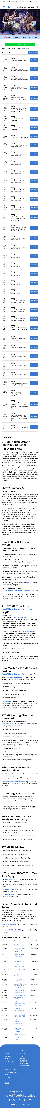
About (22, 1053)
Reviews (8, 1080)
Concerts (9, 1056)
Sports (7, 1053)
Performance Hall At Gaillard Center (19, 1016)
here (27, 583)
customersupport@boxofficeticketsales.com (21, 590)
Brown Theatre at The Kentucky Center (19, 949)
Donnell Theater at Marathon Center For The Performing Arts (19, 963)
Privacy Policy (10, 1069)
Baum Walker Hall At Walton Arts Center (19, 997)
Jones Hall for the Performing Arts (19, 991)
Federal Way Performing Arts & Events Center (19, 1003)
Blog (7, 1083)
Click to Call (21, 44)
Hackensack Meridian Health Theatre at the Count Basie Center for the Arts (19, 1031)
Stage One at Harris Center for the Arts (19, 1010)
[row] (20, 59)
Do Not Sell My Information (14, 1092)
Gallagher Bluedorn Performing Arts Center (19, 1022)
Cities (22, 1050)
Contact (8, 1077)
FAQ (21, 1056)
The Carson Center (19, 945)
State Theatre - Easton (18, 1038)
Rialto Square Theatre (18, 975)
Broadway (9, 1062)
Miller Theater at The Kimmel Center (19, 980)
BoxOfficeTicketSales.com (18, 609)
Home (7, 1050)
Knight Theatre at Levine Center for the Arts (19, 956)
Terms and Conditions (24, 1065)
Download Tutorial (24, 1060)
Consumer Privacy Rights (12, 1073)
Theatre (8, 1059)
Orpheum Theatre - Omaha (19, 970)
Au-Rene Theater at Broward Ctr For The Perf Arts (20, 985)
